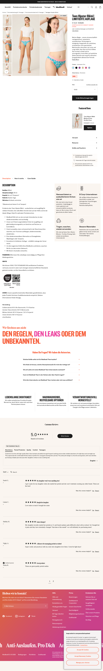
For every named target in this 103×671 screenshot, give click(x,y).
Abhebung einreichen (59, 627)
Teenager (47, 7)
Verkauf (69, 7)
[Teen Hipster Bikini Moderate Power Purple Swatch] (80, 68)
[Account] (96, 7)
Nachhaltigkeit (73, 610)
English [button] (93, 461)
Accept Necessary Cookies (83, 656)
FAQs (33, 255)
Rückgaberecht (57, 620)
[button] (49, 581)
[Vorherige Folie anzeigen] (7, 17)
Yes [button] (93, 490)
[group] (41, 435)
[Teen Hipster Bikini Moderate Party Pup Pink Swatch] (86, 68)
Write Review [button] (65, 436)
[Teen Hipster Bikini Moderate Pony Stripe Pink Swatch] (83, 68)
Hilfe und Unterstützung (57, 598)
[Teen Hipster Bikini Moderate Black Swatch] (76, 68)
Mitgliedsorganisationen (76, 614)
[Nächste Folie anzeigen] (7, 72)
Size (73, 84)
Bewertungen (73, 597)
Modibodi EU (6, 654)
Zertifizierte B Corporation (73, 602)
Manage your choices (82, 662)
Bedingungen (22, 654)
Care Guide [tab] (31, 178)
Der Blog (88, 620)
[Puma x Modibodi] (60, 7)
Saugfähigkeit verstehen (90, 604)
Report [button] (97, 490)
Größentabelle (90, 609)
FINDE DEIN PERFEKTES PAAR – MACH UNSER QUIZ (51, 2)
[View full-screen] (64, 72)
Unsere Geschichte (75, 607)
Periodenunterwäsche (20, 7)
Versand (55, 610)
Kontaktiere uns (57, 603)
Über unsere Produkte (93, 613)
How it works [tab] (19, 178)
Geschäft (8, 7)
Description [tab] (6, 178)
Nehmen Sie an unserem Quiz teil (91, 598)
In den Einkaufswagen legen (85, 98)
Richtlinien (32, 654)
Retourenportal (57, 623)
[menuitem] (60, 7)
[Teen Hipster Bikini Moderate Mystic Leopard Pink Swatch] (89, 68)
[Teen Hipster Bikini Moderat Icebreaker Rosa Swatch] (73, 68)
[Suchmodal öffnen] (92, 7)
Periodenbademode (35, 7)
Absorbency (75, 73)
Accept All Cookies (83, 650)
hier (19, 298)
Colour (74, 64)
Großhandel (72, 617)
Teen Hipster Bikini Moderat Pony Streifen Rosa (89, 118)
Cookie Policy (84, 645)
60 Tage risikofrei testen (57, 615)
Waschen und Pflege (92, 616)
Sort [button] (5, 472)
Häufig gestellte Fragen (59, 607)
